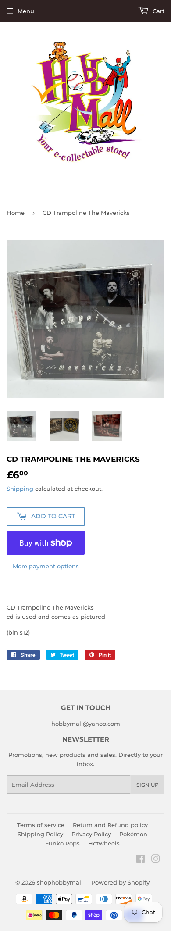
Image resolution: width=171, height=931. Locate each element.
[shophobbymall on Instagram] (155, 859)
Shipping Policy (40, 834)
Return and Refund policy (110, 824)
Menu (26, 10)
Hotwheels (104, 843)
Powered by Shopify (120, 882)
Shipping (20, 488)
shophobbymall (60, 882)
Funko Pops (62, 843)
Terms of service (40, 824)
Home (16, 212)
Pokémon (133, 834)
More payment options (46, 566)
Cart (157, 10)
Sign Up (147, 784)
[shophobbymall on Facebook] (140, 859)
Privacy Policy (91, 834)
